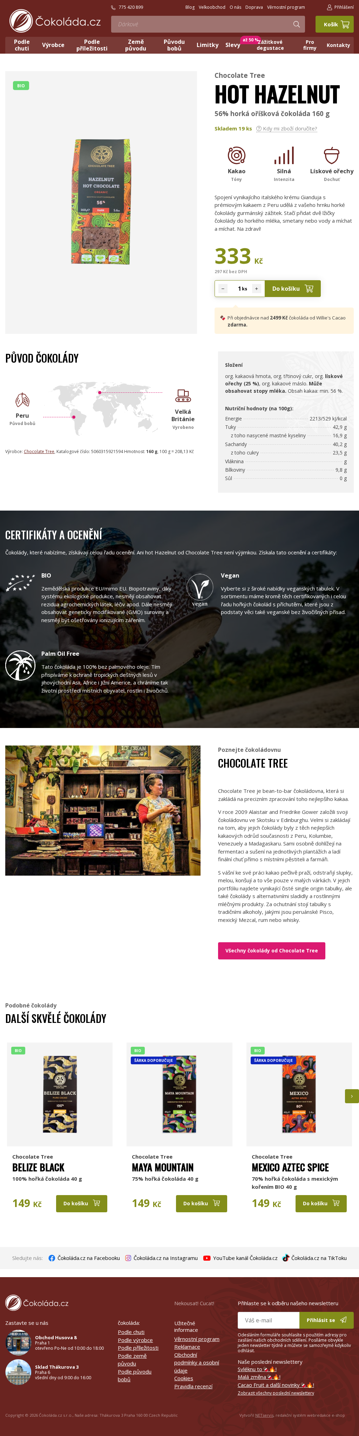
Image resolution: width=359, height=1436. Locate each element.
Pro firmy (310, 45)
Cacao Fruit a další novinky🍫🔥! (276, 1384)
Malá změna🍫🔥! (259, 1376)
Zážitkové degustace (270, 45)
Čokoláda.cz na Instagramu (165, 1257)
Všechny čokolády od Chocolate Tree (271, 950)
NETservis (264, 1415)
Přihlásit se (322, 1320)
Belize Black (38, 1167)
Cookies (183, 1378)
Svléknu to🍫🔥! (257, 1369)
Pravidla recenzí (193, 1386)
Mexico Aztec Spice (290, 1167)
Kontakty (338, 45)
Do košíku (286, 288)
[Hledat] (296, 24)
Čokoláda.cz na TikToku (318, 1257)
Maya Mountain (163, 1167)
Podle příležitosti (138, 1347)
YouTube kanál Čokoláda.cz (245, 1257)
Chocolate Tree (240, 75)
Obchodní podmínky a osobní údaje (196, 1362)
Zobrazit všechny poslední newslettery (276, 1393)
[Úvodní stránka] (55, 21)
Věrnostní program (196, 1338)
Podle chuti (131, 1331)
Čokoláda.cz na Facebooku (88, 1257)
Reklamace (187, 1346)
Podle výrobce (135, 1339)
